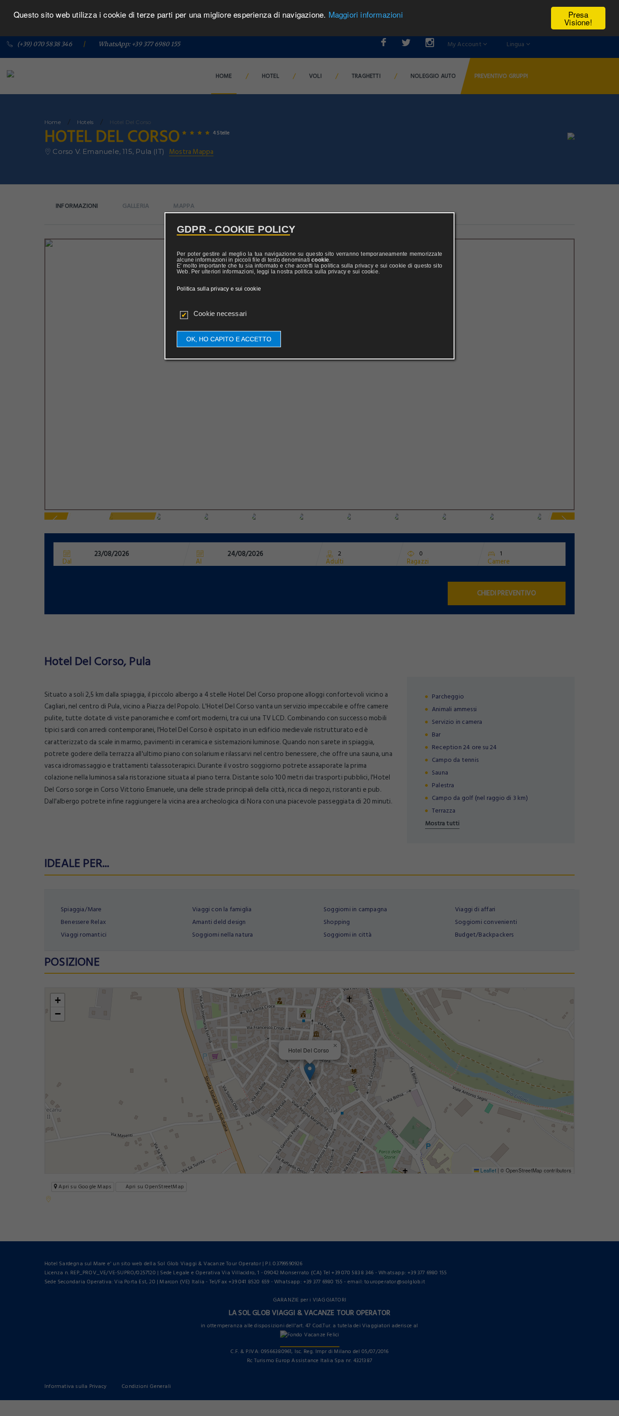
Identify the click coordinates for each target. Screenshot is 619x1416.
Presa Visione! (578, 18)
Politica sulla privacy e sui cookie (219, 289)
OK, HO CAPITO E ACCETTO (228, 339)
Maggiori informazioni (366, 14)
